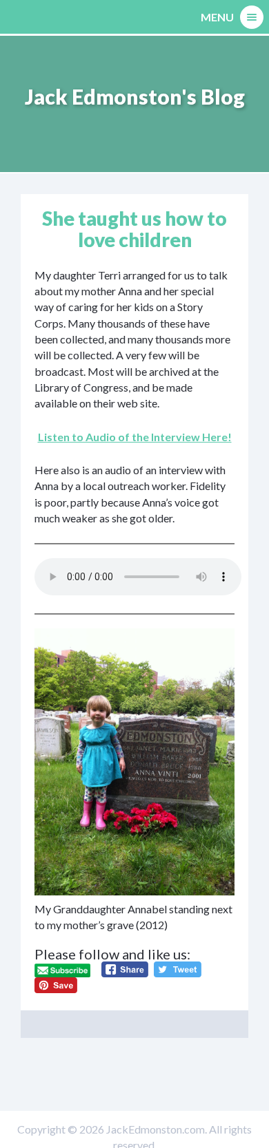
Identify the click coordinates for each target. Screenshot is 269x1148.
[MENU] (251, 17)
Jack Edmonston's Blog (135, 96)
